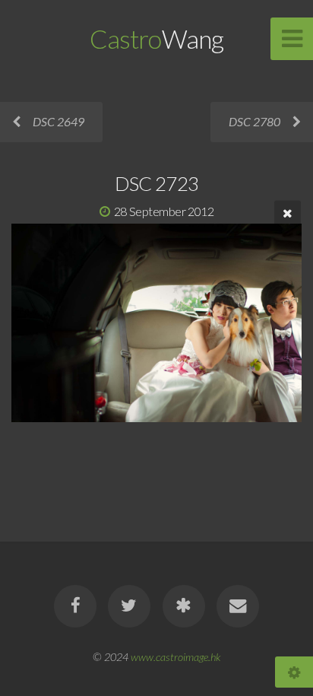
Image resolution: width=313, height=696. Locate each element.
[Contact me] (238, 606)
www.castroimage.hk (175, 656)
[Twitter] (129, 606)
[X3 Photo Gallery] (184, 606)
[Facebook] (75, 606)
